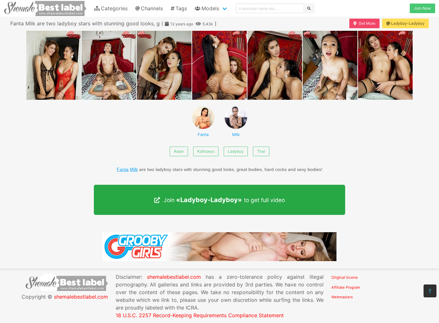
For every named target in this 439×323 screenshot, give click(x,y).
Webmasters (342, 297)
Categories (114, 8)
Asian (179, 151)
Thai (261, 151)
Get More (367, 23)
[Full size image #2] (164, 65)
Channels (152, 8)
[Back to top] (430, 291)
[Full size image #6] (385, 65)
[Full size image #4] (274, 65)
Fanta (203, 134)
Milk (236, 134)
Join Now (422, 8)
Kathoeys (205, 151)
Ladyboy (236, 151)
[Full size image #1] (109, 65)
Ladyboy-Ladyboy (408, 23)
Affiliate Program (345, 287)
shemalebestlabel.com (81, 296)
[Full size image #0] (53, 65)
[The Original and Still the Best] (219, 259)
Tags (181, 8)
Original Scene (344, 277)
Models (210, 8)
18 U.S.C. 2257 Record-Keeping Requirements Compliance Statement (200, 315)
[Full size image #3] (219, 65)
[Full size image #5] (330, 65)
